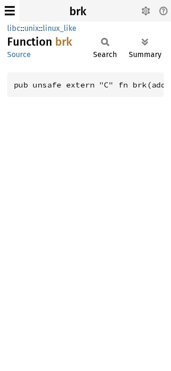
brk (77, 11)
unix (31, 28)
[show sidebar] (9, 10)
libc (13, 28)
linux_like (59, 28)
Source (19, 54)
